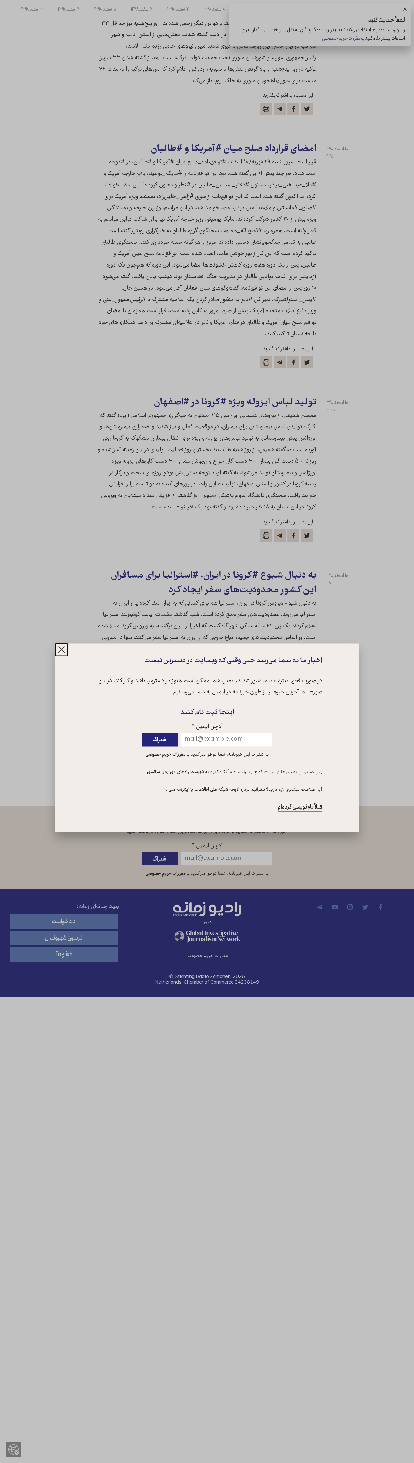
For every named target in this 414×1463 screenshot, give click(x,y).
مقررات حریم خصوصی (165, 755)
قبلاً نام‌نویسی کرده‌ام (300, 807)
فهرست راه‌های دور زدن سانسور (174, 773)
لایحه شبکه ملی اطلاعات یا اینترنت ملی (203, 790)
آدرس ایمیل (207, 727)
